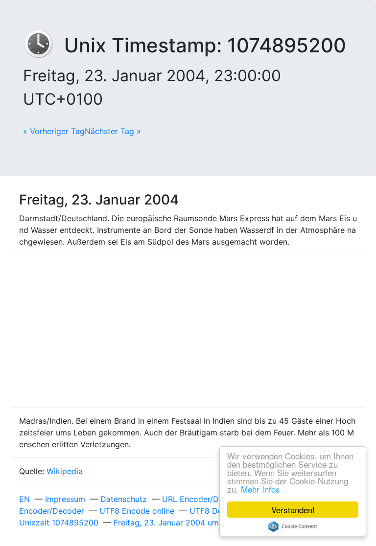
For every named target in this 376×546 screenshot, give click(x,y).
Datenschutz (123, 499)
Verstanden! (293, 509)
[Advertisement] (188, 331)
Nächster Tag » (113, 131)
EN (24, 499)
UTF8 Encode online (136, 511)
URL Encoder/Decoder (203, 499)
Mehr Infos (260, 489)
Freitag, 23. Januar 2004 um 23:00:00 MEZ (194, 522)
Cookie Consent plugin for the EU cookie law (292, 526)
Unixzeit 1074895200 (58, 522)
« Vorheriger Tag (54, 131)
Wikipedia (65, 471)
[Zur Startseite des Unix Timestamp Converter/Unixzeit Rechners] (43, 45)
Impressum (65, 499)
